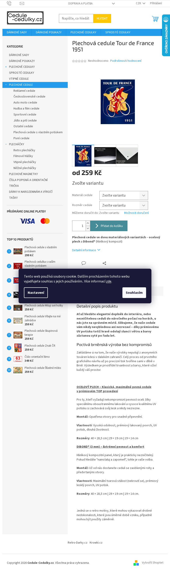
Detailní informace (84, 250)
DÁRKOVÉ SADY (19, 55)
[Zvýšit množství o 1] (88, 223)
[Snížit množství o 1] (88, 228)
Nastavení (36, 292)
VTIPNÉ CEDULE (19, 79)
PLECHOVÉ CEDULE (21, 85)
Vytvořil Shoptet (152, 563)
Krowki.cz (96, 542)
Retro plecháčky (24, 150)
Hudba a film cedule (26, 108)
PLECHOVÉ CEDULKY (22, 67)
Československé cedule (29, 96)
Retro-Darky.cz (77, 542)
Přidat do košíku (112, 226)
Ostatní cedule (23, 126)
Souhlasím (134, 292)
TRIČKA (14, 186)
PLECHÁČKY (16, 144)
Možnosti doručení (136, 213)
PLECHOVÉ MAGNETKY (23, 174)
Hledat (102, 18)
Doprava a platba (80, 4)
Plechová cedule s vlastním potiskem (38, 132)
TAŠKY (13, 198)
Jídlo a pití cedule (25, 120)
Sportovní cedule (25, 114)
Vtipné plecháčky (25, 162)
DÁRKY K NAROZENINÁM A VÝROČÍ (30, 192)
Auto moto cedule (25, 102)
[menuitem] (16, 32)
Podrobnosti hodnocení (125, 61)
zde (108, 281)
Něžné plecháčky (25, 168)
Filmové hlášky (23, 156)
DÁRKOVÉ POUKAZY (22, 61)
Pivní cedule (21, 138)
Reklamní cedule (24, 91)
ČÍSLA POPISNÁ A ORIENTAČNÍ (28, 180)
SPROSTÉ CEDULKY (21, 73)
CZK (139, 3)
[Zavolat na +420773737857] (13, 3)
